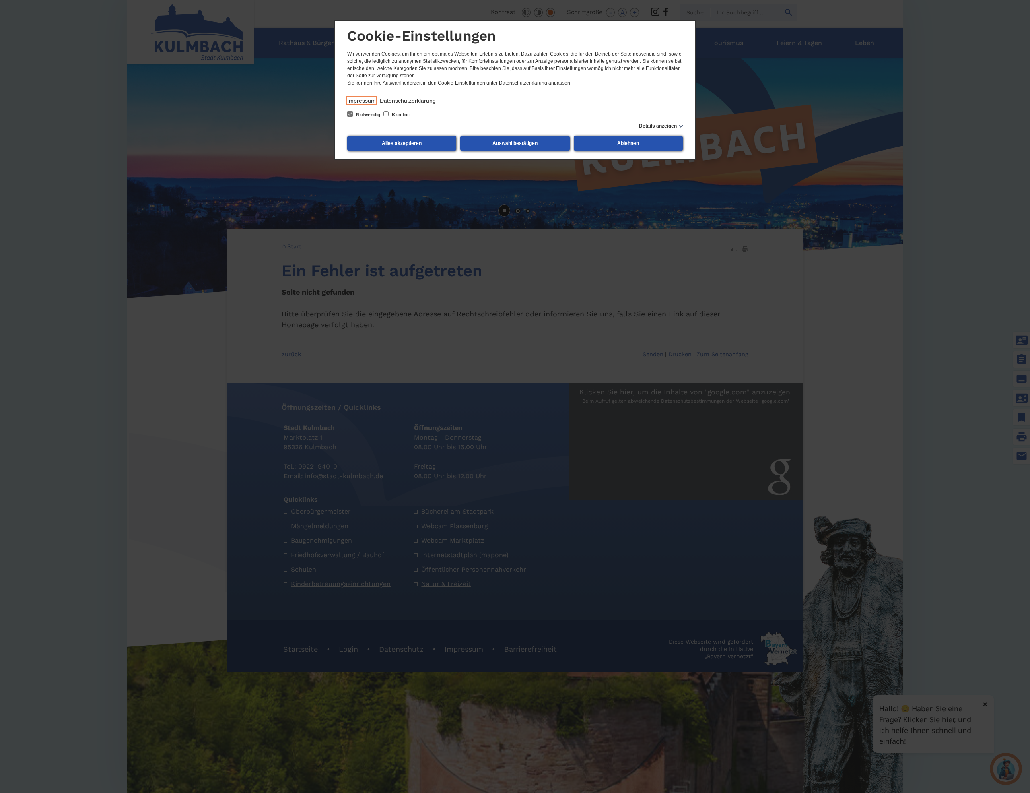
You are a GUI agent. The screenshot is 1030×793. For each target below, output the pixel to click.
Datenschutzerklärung (408, 100)
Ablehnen (628, 143)
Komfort (401, 115)
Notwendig (368, 115)
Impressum (361, 100)
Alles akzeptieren (402, 143)
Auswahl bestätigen (515, 143)
